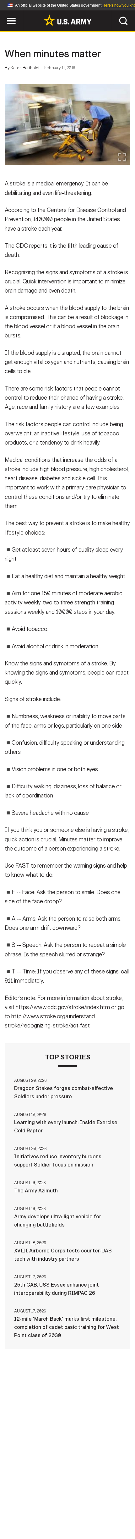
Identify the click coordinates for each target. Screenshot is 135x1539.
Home (13, 1502)
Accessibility (37, 1511)
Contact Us (43, 1502)
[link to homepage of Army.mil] (67, 20)
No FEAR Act (101, 1511)
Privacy (77, 1502)
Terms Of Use (112, 1502)
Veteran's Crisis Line (67, 1519)
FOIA (71, 1511)
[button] (3, 13)
